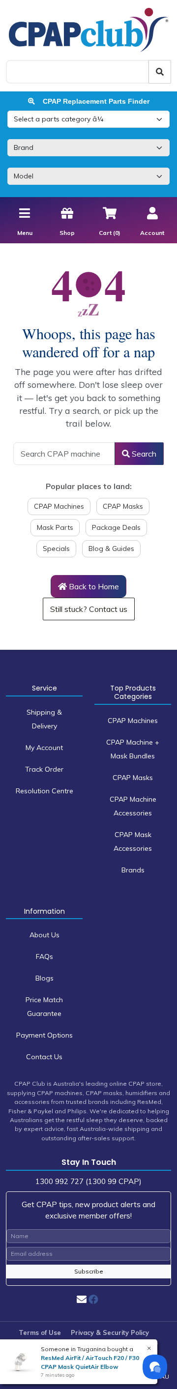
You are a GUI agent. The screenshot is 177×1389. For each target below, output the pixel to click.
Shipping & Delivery (44, 719)
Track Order (44, 769)
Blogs (44, 978)
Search (143, 454)
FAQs (44, 956)
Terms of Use (40, 1332)
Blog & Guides (111, 548)
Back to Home (93, 586)
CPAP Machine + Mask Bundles (132, 749)
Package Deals (116, 527)
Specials (56, 548)
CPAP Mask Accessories (133, 841)
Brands (133, 870)
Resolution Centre (44, 790)
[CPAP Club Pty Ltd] (88, 29)
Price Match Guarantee (44, 1006)
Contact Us (44, 1056)
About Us (44, 934)
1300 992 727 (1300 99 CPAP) (88, 1181)
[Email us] (82, 1299)
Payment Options (44, 1035)
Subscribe (88, 1271)
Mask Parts (55, 527)
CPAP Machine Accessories (133, 806)
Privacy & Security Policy (110, 1332)
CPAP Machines (59, 506)
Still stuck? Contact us (88, 609)
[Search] (159, 72)
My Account (44, 747)
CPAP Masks (123, 506)
